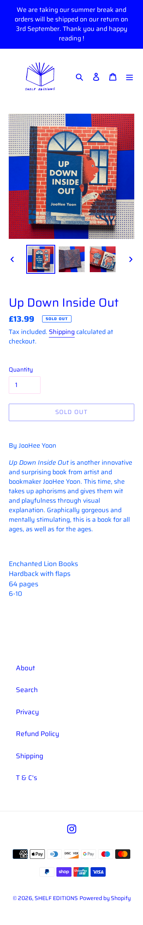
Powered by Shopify (105, 898)
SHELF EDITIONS (56, 898)
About (25, 668)
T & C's (26, 777)
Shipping (62, 332)
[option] (40, 259)
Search (27, 690)
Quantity (21, 369)
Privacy (27, 712)
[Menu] (129, 77)
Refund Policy (37, 734)
